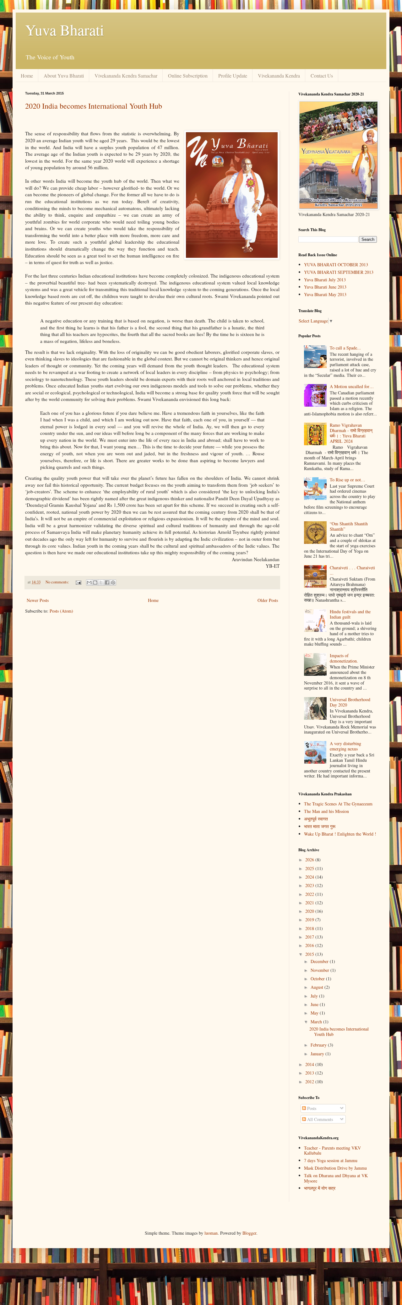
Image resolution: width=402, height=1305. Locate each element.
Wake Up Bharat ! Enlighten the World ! (340, 834)
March (317, 1022)
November (320, 970)
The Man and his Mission (326, 811)
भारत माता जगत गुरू (319, 826)
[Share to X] (101, 582)
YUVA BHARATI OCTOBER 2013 (336, 265)
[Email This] (89, 582)
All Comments (319, 1119)
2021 (310, 903)
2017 (310, 937)
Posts (311, 1108)
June (315, 1004)
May (315, 1013)
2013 (310, 1073)
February (319, 1045)
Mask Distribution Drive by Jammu (335, 1168)
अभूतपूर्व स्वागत (316, 819)
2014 (310, 1064)
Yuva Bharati (64, 29)
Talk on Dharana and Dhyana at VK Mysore (336, 1178)
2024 (310, 877)
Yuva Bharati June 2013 (325, 287)
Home (27, 75)
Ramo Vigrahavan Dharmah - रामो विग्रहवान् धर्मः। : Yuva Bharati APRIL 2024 (351, 433)
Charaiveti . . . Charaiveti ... (352, 570)
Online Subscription (188, 75)
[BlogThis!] (95, 582)
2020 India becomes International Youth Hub (93, 106)
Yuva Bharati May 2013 (325, 294)
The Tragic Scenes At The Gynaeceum (338, 804)
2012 (310, 1082)
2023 (310, 885)
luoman (211, 1233)
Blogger (249, 1233)
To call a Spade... (345, 348)
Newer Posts (38, 600)
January (318, 1054)
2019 (310, 920)
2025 (310, 868)
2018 (310, 928)
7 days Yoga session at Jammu (330, 1160)
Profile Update (232, 75)
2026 (310, 860)
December (320, 961)
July (315, 996)
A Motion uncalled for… (352, 386)
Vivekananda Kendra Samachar (126, 75)
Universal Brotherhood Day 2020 (350, 702)
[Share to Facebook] (107, 582)
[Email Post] (78, 582)
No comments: (58, 582)
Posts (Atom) (61, 611)
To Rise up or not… (347, 480)
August (317, 987)
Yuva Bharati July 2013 (325, 280)
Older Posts (268, 600)
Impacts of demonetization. (344, 658)
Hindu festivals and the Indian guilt (350, 614)
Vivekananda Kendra (279, 75)
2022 (310, 894)
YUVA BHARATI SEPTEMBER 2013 (338, 272)
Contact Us (322, 75)
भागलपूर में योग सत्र (319, 1188)
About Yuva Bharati (64, 75)
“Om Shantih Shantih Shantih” (349, 526)
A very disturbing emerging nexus (345, 746)
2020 (310, 911)
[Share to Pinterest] (113, 582)
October (318, 979)
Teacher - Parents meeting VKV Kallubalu (332, 1150)
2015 (310, 954)
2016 (310, 945)
